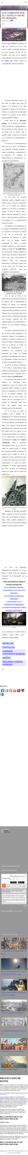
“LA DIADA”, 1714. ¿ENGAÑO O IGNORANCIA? (12, 1013)
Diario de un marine (17, 445)
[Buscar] (26, 2)
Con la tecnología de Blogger (15, 1148)
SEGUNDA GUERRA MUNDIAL (12, 663)
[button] (3, 24)
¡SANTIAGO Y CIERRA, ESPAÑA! (9, 1069)
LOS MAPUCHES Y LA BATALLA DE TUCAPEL (12, 1051)
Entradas (5, 830)
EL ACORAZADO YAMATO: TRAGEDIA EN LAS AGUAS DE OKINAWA (14, 590)
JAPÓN (6, 658)
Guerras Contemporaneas (13, 652)
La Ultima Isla (7, 61)
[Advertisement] (14, 82)
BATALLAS (8, 643)
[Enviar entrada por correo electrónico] (12, 21)
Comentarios (6, 832)
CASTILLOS (8, 647)
